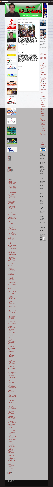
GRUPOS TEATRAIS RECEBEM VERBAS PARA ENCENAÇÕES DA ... (12, 248)
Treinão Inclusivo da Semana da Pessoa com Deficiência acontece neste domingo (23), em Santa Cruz (43, 68)
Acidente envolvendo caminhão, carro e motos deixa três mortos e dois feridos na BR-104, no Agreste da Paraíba (43, 85)
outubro (9, 171)
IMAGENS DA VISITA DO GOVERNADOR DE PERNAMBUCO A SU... (11, 421)
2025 (8, 156)
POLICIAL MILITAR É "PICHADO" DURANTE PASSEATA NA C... (11, 275)
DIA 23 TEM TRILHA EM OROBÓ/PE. (11, 459)
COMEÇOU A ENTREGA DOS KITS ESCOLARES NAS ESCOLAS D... (12, 237)
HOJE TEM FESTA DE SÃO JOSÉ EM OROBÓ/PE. (11, 368)
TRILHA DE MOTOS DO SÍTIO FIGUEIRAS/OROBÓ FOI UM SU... (12, 303)
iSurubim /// (42, 113)
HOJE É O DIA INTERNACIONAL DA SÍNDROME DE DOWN (11, 337)
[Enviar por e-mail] (18, 66)
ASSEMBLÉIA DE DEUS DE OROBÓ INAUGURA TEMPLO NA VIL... (11, 296)
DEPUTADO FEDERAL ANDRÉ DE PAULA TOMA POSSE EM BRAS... (12, 380)
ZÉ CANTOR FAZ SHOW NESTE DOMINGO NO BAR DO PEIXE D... (12, 313)
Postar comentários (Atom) (24, 95)
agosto (9, 173)
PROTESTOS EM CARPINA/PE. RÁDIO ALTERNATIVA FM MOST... (12, 213)
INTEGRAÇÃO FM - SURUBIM (43, 123)
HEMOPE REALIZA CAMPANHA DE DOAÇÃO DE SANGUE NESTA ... (12, 340)
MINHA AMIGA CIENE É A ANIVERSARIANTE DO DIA (12, 439)
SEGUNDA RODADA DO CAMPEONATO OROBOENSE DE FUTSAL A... (12, 306)
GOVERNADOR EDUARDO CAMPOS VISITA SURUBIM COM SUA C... (12, 418)
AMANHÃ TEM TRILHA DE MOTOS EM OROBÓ (11, 317)
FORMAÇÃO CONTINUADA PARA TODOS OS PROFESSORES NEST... (11, 208)
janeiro (9, 473)
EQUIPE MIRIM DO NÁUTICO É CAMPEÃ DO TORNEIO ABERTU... (12, 364)
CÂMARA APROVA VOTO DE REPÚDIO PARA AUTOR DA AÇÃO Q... (12, 371)
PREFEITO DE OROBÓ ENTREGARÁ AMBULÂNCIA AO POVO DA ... (12, 311)
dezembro (9, 169)
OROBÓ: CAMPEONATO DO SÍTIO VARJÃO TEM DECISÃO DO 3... (12, 402)
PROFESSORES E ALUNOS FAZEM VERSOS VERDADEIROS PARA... (12, 233)
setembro (9, 172)
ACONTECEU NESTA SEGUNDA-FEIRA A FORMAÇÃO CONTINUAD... (12, 186)
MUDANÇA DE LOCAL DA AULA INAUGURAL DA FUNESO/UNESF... (12, 449)
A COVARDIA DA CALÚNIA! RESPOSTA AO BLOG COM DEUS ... (12, 349)
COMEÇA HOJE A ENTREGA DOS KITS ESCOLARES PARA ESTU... (12, 242)
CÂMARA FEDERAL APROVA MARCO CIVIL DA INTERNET (12, 254)
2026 (8, 155)
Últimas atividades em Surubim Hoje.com (43, 142)
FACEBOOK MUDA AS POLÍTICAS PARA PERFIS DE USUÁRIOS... (12, 335)
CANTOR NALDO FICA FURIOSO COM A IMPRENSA (11, 239)
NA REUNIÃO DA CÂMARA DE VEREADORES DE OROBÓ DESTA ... (12, 246)
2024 (8, 157)
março (9, 179)
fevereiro (9, 472)
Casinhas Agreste (43, 82)
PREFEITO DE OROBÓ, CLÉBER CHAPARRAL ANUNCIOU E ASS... (11, 181)
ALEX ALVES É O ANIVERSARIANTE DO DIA (12, 244)
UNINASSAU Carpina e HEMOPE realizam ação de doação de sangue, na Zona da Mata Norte (43, 91)
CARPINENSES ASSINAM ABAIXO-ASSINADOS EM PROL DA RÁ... (11, 273)
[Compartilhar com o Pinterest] (21, 66)
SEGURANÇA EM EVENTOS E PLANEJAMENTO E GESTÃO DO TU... (12, 264)
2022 (8, 159)
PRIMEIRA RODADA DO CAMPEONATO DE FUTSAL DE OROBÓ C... (12, 326)
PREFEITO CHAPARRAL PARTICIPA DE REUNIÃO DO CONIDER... (12, 433)
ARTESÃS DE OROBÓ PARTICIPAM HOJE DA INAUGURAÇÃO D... (11, 270)
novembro (9, 170)
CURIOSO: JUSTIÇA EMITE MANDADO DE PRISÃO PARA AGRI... (11, 332)
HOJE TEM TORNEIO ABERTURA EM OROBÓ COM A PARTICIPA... (11, 378)
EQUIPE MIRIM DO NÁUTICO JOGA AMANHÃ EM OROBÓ (12, 398)
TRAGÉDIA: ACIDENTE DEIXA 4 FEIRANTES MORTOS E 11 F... (12, 188)
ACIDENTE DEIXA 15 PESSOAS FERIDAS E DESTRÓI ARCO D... (11, 293)
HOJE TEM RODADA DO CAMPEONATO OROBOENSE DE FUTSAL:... (12, 217)
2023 (8, 158)
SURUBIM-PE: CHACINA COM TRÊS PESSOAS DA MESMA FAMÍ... (12, 461)
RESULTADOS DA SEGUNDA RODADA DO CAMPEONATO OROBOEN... (12, 301)
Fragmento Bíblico (43, 63)
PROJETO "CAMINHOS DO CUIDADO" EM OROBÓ (11, 225)
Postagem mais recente (22, 92)
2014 (8, 168)
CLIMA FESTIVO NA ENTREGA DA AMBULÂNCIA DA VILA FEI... (12, 287)
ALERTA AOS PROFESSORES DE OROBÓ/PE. (12, 416)
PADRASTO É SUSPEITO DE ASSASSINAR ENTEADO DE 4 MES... (12, 183)
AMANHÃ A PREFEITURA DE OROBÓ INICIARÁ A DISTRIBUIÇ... (12, 251)
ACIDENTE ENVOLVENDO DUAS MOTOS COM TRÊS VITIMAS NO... (12, 197)
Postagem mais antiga (34, 92)
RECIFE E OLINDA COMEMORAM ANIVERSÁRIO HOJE (11, 468)
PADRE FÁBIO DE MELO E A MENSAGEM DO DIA (12, 190)
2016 (8, 166)
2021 (8, 160)
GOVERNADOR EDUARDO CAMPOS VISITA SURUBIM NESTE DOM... (12, 425)
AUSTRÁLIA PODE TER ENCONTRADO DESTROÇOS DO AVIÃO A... (12, 356)
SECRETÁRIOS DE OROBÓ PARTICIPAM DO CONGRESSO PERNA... (12, 373)
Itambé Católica (43, 118)
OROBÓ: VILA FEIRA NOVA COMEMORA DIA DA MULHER (11, 412)
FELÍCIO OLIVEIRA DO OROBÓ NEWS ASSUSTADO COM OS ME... (12, 330)
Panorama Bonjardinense (43, 128)
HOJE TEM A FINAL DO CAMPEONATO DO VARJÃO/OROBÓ (11, 204)
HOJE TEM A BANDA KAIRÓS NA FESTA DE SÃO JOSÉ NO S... (12, 219)
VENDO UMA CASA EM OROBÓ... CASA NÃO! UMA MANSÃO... (12, 228)
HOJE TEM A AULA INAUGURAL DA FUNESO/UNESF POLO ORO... (11, 442)
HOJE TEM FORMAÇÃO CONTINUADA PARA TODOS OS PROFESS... (12, 193)
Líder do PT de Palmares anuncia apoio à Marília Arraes (43, 96)
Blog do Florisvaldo (42, 102)
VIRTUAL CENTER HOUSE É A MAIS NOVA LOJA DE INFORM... (12, 390)
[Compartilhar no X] (20, 66)
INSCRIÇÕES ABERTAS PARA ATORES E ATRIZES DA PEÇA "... (12, 280)
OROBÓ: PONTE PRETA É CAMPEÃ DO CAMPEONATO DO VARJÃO (12, 195)
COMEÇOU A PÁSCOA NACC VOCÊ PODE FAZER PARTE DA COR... (12, 446)
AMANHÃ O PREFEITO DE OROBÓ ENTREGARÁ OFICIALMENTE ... (11, 322)
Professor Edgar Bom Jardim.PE (43, 77)
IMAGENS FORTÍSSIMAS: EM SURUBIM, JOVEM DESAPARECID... (12, 261)
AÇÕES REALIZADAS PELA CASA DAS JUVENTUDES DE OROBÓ (12, 283)
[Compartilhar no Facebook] (21, 66)
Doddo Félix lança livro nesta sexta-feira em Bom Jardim (43, 125)
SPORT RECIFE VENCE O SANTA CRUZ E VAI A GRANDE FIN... (11, 347)
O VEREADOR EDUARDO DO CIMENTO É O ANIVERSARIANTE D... (12, 257)
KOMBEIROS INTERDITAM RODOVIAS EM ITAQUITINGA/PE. (11, 385)
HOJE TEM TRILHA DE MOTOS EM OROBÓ (11, 308)
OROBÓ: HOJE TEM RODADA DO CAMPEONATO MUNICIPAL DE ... (12, 230)
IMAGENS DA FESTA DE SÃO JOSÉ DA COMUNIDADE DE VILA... (12, 200)
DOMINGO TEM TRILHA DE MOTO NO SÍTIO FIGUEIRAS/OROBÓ (12, 407)
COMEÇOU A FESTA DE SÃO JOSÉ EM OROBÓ (12, 400)
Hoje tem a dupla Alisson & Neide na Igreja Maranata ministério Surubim (43, 115)
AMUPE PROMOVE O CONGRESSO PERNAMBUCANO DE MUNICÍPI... (11, 453)
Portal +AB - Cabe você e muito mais (43, 144)
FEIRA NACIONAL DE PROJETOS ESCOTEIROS (12, 470)
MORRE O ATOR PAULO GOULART (11, 451)
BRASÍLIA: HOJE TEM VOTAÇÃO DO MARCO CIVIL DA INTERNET (12, 266)
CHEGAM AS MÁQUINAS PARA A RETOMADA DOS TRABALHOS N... (12, 367)
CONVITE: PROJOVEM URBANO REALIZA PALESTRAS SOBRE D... (11, 414)
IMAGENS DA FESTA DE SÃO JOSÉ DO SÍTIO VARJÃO (12, 206)
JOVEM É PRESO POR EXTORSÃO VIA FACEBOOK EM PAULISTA (12, 278)
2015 (8, 167)
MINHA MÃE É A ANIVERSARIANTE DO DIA (12, 404)
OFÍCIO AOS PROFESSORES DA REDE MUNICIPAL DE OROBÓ (12, 409)
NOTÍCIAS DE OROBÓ (42, 94)
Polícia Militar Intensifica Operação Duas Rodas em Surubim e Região (43, 130)
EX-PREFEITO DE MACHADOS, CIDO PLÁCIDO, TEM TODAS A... (12, 382)
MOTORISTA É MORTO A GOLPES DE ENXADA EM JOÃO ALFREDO (12, 319)
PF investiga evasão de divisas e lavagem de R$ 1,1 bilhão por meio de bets (43, 79)
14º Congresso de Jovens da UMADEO (43, 100)
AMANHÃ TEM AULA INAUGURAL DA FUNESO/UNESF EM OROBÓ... (11, 456)
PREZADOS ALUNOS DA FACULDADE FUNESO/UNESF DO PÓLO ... (12, 427)
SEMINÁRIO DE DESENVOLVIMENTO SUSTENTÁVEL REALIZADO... (11, 465)
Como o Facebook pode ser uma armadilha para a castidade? (43, 120)
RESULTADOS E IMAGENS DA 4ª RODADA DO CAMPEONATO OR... (12, 223)
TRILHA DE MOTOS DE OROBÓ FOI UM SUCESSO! (12, 291)
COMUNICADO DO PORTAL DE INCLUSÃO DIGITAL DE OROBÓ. (12, 387)
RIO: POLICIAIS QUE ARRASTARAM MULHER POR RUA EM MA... (11, 392)
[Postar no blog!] (19, 66)
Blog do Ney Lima (43, 65)
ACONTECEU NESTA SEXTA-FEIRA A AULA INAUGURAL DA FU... (12, 437)
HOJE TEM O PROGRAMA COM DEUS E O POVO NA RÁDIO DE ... (12, 431)
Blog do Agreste (43, 71)
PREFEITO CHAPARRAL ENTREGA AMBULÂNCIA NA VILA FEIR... (12, 298)
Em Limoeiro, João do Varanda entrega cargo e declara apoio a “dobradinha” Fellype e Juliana (43, 74)
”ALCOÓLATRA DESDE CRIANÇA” (11, 210)
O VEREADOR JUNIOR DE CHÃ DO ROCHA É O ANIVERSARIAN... (11, 351)
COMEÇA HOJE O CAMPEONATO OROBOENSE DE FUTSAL (12, 344)
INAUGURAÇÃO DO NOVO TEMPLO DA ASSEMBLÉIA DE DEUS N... (12, 289)
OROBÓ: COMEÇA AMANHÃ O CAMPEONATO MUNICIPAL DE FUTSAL (12, 360)
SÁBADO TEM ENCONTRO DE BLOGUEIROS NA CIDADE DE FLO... (12, 354)
